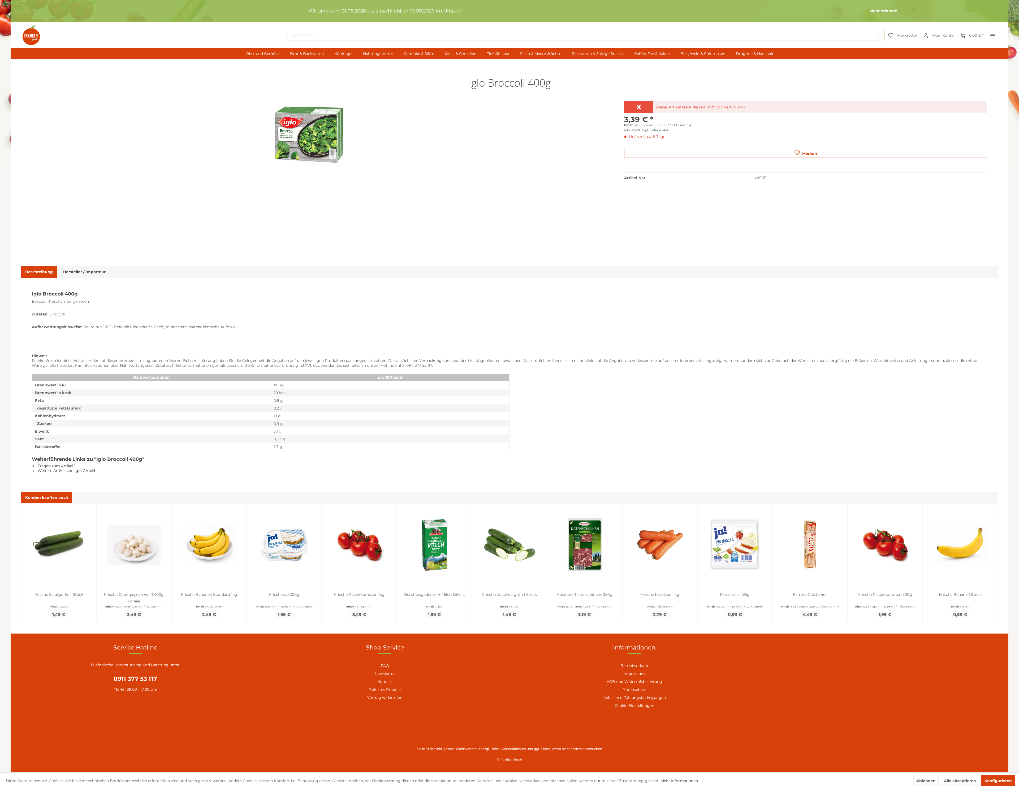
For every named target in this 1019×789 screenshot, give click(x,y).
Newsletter (385, 673)
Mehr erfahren (884, 11)
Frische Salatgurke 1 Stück (58, 594)
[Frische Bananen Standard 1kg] (209, 545)
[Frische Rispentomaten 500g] (885, 545)
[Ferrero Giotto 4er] (810, 545)
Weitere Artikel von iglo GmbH (66, 470)
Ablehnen (926, 780)
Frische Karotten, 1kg (659, 594)
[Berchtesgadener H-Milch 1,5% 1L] (434, 545)
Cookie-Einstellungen (634, 705)
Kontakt (384, 681)
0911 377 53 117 (135, 678)
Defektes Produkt (385, 689)
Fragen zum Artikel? (56, 465)
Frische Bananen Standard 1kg (209, 594)
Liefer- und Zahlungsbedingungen (634, 697)
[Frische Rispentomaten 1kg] (359, 545)
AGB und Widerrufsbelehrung (634, 681)
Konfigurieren (998, 780)
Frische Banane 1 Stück (960, 594)
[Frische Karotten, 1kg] (660, 545)
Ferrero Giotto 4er (810, 594)
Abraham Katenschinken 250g (584, 594)
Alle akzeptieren (960, 780)
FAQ (385, 665)
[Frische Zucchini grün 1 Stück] (509, 545)
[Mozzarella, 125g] (735, 545)
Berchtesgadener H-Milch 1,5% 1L (434, 594)
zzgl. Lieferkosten (655, 130)
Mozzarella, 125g (735, 594)
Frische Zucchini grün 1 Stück (509, 594)
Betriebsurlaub (634, 665)
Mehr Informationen (679, 780)
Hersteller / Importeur (84, 271)
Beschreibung (39, 271)
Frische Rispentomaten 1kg (359, 594)
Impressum (634, 673)
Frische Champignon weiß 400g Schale (134, 598)
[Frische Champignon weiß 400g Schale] (134, 545)
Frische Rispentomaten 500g (885, 594)
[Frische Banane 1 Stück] (960, 545)
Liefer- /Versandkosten (508, 749)
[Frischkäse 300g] (284, 545)
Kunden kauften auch (46, 497)
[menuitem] (585, 35)
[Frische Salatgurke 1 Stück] (58, 545)
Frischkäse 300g (284, 594)
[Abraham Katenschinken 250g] (584, 545)
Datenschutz (634, 689)
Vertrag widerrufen (384, 697)
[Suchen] (879, 35)
